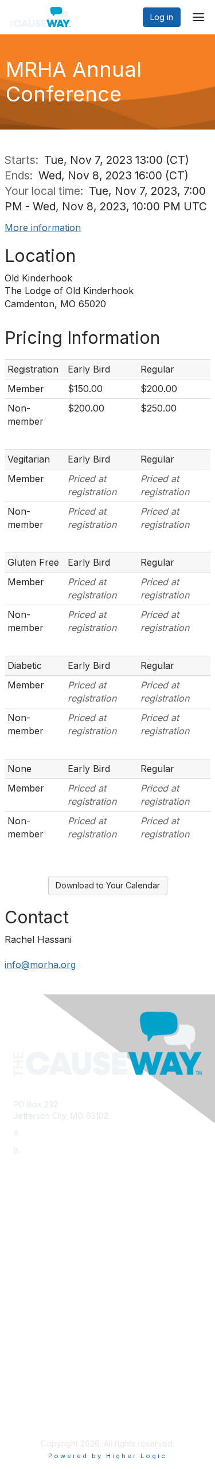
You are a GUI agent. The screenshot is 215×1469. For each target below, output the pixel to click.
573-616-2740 (49, 1149)
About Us (30, 1410)
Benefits (28, 1334)
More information (43, 227)
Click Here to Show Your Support (75, 1323)
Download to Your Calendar (108, 885)
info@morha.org (40, 964)
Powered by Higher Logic (107, 1456)
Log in (161, 17)
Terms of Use (38, 1420)
